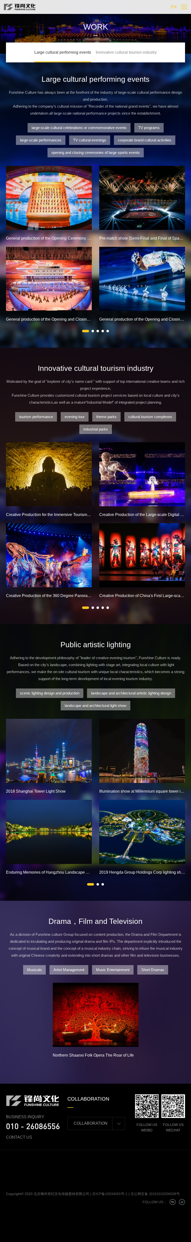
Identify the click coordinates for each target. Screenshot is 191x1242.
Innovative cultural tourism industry (126, 52)
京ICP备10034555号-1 (110, 1194)
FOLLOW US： (155, 1202)
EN (174, 7)
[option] (49, 247)
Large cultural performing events (62, 52)
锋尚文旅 (98, 1144)
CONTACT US (19, 1137)
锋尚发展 (98, 1138)
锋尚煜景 (81, 1138)
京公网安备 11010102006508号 (155, 1194)
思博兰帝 (81, 1144)
